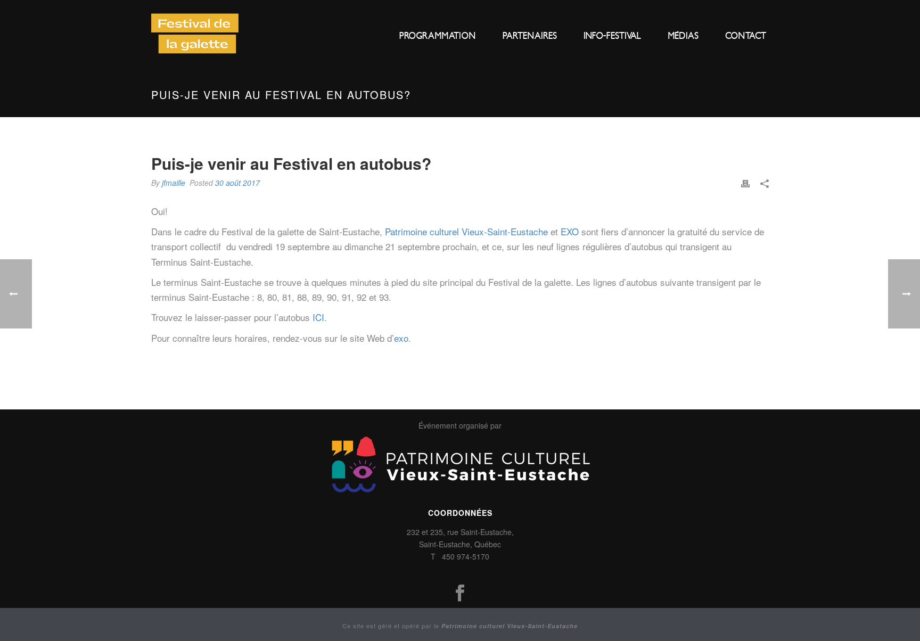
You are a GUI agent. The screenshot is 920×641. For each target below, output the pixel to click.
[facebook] (460, 593)
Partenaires (530, 36)
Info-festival (612, 36)
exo (401, 337)
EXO (570, 231)
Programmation (437, 36)
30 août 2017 (237, 182)
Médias (683, 36)
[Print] (745, 182)
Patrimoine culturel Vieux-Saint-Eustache (466, 231)
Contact (745, 36)
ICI (318, 317)
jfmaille (173, 182)
